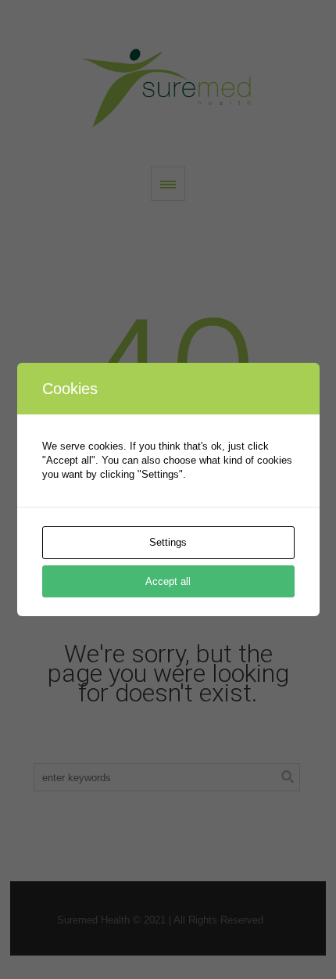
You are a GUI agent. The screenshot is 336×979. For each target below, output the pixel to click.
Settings (168, 542)
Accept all (168, 581)
